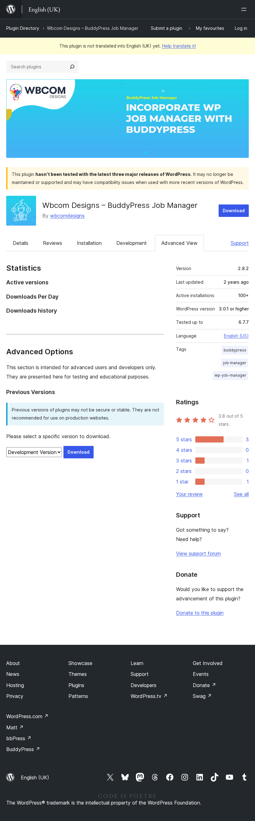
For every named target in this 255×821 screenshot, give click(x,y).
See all (241, 494)
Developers (143, 685)
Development (131, 243)
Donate (204, 685)
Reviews (52, 243)
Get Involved (208, 663)
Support (240, 243)
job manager (234, 362)
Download (234, 210)
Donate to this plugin (200, 613)
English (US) (236, 335)
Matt (15, 727)
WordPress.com (27, 716)
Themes (77, 674)
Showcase (80, 663)
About (13, 663)
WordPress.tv (149, 696)
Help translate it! (179, 45)
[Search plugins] (72, 67)
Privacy (14, 696)
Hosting (15, 685)
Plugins (76, 685)
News (12, 674)
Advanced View (179, 243)
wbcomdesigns (67, 216)
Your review (189, 494)
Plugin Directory (22, 28)
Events (201, 674)
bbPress (18, 738)
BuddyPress (23, 749)
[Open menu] (245, 9)
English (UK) (35, 777)
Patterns (78, 696)
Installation (89, 243)
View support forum (198, 553)
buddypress (235, 350)
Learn (137, 663)
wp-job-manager (230, 375)
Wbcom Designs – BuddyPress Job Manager (119, 205)
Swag (202, 696)
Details (20, 243)
